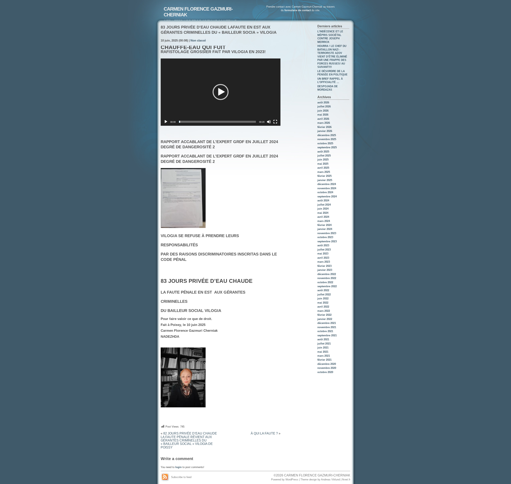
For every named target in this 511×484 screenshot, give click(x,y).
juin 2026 (323, 110)
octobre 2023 (325, 237)
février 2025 (324, 175)
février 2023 (324, 265)
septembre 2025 (327, 147)
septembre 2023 (327, 241)
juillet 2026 (324, 106)
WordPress (291, 479)
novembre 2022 (326, 278)
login (178, 467)
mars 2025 (323, 171)
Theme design (308, 479)
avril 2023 (323, 257)
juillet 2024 (324, 204)
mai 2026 (322, 114)
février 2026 (324, 127)
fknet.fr (346, 479)
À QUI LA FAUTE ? (264, 433)
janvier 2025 (324, 180)
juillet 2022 (324, 294)
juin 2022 (323, 298)
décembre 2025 (326, 135)
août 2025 (323, 151)
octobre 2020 (325, 372)
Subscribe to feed (181, 477)
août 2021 (323, 339)
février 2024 (324, 225)
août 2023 (323, 245)
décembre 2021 (326, 323)
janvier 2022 (324, 319)
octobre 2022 (325, 282)
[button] (221, 92)
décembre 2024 (326, 184)
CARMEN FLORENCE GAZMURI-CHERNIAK (317, 475)
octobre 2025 (325, 143)
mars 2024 (323, 221)
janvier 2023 (324, 269)
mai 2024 (322, 212)
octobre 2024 (325, 192)
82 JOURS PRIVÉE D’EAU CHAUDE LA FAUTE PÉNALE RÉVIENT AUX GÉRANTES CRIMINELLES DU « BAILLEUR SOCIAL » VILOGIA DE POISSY (189, 440)
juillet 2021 (324, 343)
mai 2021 (322, 351)
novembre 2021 (326, 327)
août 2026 (323, 102)
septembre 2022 (327, 286)
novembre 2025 (326, 139)
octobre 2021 (325, 331)
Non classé (198, 40)
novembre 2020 (326, 367)
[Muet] (269, 122)
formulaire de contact (297, 10)
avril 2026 (323, 118)
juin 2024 (323, 208)
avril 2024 (323, 216)
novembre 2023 (326, 233)
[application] (220, 92)
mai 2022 (322, 302)
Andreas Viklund (330, 479)
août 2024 (323, 200)
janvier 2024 (324, 229)
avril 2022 (323, 306)
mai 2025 (322, 163)
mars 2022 (323, 310)
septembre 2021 (327, 335)
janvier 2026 (324, 131)
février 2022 (324, 314)
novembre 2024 (326, 188)
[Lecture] (166, 122)
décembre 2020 (326, 363)
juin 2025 (323, 159)
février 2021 (324, 359)
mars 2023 (323, 261)
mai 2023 (322, 253)
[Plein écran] (275, 122)
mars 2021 (323, 355)
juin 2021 (323, 347)
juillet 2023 (324, 249)
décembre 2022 (326, 274)
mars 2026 (323, 122)
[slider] (217, 122)
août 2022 (323, 290)
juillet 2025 (324, 155)
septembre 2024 (327, 196)
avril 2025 (323, 167)
